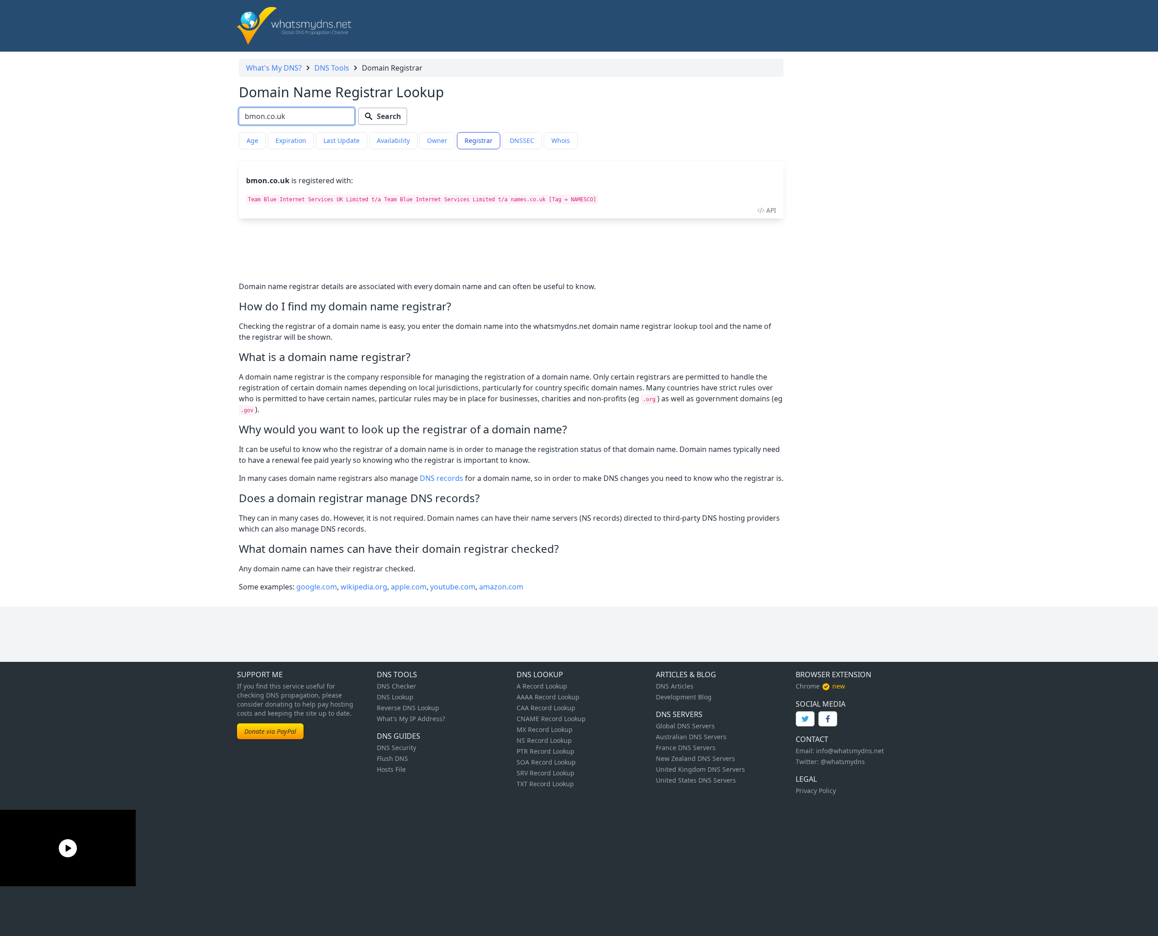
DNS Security (396, 747)
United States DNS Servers (696, 780)
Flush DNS (392, 758)
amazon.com (501, 587)
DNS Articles (674, 686)
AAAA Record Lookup (548, 697)
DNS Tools (331, 68)
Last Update (341, 140)
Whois (560, 140)
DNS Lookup (395, 697)
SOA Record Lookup (546, 762)
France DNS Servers (686, 747)
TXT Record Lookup (545, 783)
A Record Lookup (542, 686)
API (771, 210)
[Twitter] (805, 719)
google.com (316, 587)
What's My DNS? (274, 68)
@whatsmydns (843, 761)
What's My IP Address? (411, 718)
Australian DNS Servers (691, 736)
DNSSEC (522, 140)
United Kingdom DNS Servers (700, 769)
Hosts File (391, 769)
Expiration (290, 140)
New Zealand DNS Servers (695, 758)
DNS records (441, 478)
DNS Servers (679, 714)
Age (252, 140)
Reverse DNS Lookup (408, 707)
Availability (393, 140)
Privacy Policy (816, 790)
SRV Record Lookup (545, 773)
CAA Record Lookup (546, 707)
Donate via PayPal (270, 731)
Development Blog (684, 697)
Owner (437, 140)
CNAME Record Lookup (551, 718)
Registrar (479, 140)
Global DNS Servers (685, 726)
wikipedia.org (364, 587)
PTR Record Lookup (545, 751)
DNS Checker (396, 686)
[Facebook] (827, 719)
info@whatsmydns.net (850, 750)
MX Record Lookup (545, 729)
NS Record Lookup (544, 740)
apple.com (409, 587)
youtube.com (452, 587)
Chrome (808, 686)
